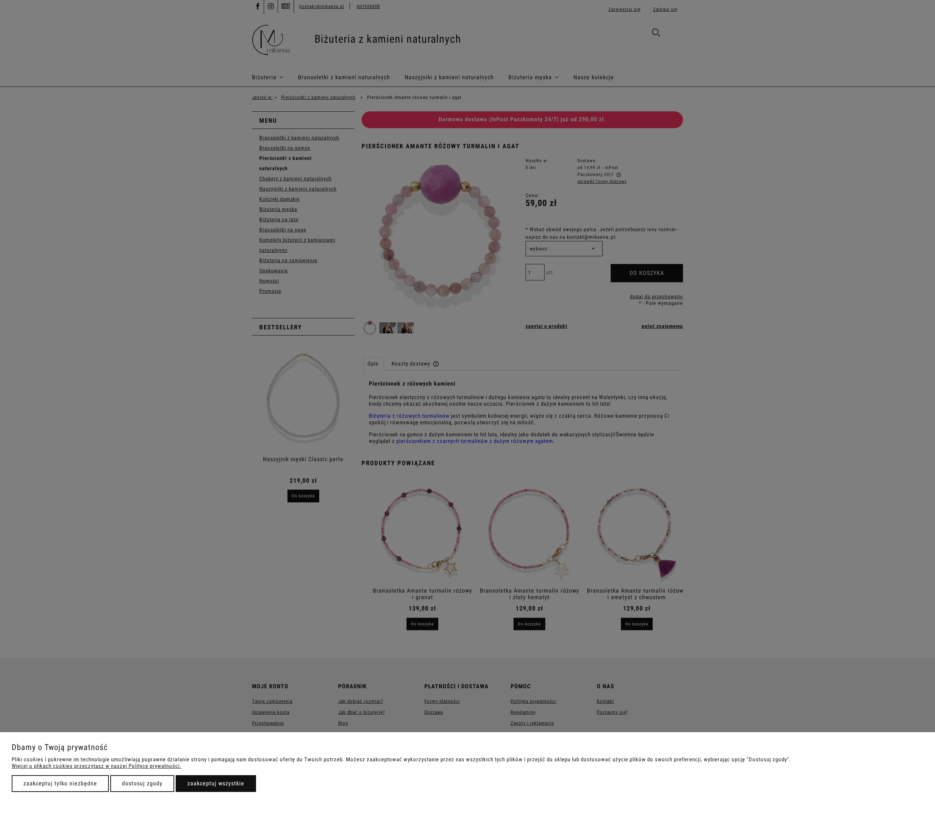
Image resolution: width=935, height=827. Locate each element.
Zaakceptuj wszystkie (215, 783)
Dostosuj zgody (142, 783)
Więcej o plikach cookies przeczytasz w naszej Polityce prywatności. (97, 766)
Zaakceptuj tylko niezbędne (60, 783)
